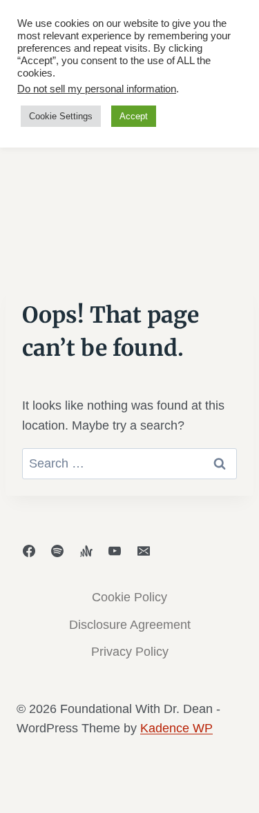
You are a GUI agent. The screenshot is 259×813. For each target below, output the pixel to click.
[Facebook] (29, 551)
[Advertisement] (129, 153)
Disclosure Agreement (130, 625)
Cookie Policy (129, 597)
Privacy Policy (130, 652)
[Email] (143, 551)
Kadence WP (176, 728)
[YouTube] (114, 551)
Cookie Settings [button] (61, 116)
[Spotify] (57, 551)
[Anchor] (86, 551)
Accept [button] (133, 116)
